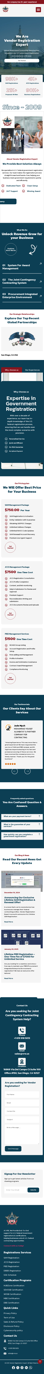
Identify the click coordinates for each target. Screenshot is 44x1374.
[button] (38, 9)
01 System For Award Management (16, 266)
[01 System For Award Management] (41, 264)
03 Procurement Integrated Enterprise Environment (20, 295)
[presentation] (15, 771)
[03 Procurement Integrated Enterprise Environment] (41, 296)
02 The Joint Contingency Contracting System (19, 281)
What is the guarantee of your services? (17, 825)
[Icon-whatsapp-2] (30, 1367)
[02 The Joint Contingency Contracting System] (41, 282)
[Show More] (22, 339)
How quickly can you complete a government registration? (18, 835)
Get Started (22, 61)
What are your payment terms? (17, 816)
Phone (22, 1035)
